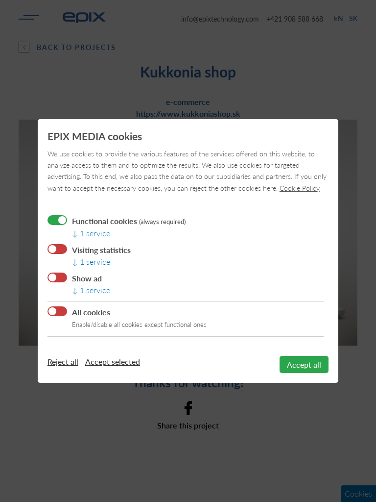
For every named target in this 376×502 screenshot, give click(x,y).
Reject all (62, 361)
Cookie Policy (300, 188)
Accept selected (112, 361)
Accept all (304, 364)
